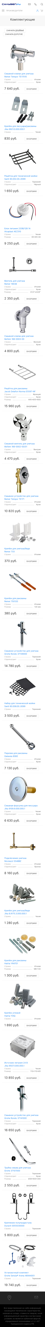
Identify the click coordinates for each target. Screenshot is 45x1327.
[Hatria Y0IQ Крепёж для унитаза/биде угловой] (22, 996)
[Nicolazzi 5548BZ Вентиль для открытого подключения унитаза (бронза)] (22, 841)
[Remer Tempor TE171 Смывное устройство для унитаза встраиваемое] (22, 479)
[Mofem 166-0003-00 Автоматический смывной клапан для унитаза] (22, 319)
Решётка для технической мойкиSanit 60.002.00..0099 (20, 177)
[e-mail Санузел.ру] (29, 4)
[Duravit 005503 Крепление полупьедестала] (22, 1206)
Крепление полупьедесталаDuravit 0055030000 (18, 1224)
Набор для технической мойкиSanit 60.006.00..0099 (19, 705)
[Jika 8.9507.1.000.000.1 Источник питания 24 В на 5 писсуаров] (22, 1046)
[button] (3, 11)
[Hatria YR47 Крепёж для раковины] (22, 944)
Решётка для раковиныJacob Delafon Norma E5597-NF (20, 390)
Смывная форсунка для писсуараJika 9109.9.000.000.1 (21, 807)
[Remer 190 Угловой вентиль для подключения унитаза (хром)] (22, 264)
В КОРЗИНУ (32, 89)
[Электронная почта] (36, 1297)
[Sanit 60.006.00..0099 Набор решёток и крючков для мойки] (22, 687)
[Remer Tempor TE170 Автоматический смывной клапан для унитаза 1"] (22, 57)
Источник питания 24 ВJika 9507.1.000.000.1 (16, 1064)
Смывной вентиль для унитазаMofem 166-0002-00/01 (19, 445)
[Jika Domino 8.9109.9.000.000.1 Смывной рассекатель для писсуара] (22, 789)
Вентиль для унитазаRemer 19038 (14, 282)
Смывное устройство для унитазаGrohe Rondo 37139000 (21, 652)
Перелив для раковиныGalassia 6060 (15, 754)
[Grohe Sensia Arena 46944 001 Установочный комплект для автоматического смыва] (22, 1256)
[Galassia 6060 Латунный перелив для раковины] (22, 736)
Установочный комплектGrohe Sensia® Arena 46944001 (19, 1274)
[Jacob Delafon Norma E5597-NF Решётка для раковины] (22, 372)
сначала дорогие (14, 34)
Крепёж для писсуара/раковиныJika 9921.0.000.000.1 (20, 127)
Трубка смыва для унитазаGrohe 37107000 (17, 1169)
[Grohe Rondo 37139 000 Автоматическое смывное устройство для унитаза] (22, 634)
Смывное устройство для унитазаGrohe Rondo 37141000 (21, 1116)
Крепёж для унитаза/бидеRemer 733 (17, 550)
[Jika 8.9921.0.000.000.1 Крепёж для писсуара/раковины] (22, 109)
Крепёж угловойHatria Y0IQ (12, 1014)
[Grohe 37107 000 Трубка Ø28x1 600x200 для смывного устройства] (22, 1151)
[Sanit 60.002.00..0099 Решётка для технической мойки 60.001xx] (22, 159)
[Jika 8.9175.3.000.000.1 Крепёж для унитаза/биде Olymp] (22, 894)
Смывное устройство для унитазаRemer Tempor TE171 (21, 497)
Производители (14, 11)
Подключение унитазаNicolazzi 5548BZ (15, 859)
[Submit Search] (42, 4)
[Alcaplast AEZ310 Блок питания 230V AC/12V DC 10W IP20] (22, 212)
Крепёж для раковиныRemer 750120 (15, 600)
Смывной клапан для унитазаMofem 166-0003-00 (19, 337)
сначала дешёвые (15, 30)
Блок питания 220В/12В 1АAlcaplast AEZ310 (17, 230)
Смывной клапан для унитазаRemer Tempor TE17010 (19, 75)
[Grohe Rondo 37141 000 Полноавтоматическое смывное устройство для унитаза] (22, 1098)
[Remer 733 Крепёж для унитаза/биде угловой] (22, 532)
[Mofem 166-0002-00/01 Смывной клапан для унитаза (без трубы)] (22, 427)
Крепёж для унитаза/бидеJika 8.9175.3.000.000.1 (17, 912)
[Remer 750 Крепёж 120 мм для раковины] (22, 582)
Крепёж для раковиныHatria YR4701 (15, 962)
